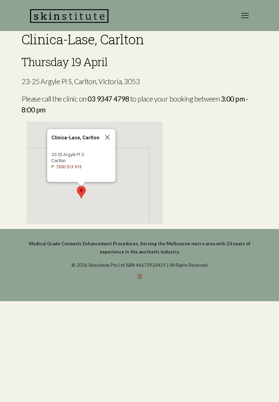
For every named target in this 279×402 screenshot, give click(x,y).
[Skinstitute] (69, 15)
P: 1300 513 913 (66, 166)
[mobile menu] (245, 15)
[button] (81, 192)
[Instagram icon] (139, 276)
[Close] (107, 137)
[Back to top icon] (246, 388)
